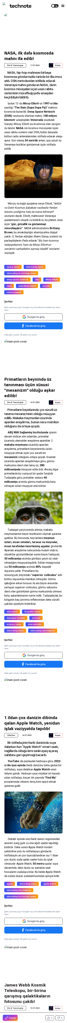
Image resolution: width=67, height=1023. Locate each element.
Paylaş (12, 1018)
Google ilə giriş (35, 317)
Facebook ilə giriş (35, 325)
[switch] (55, 6)
